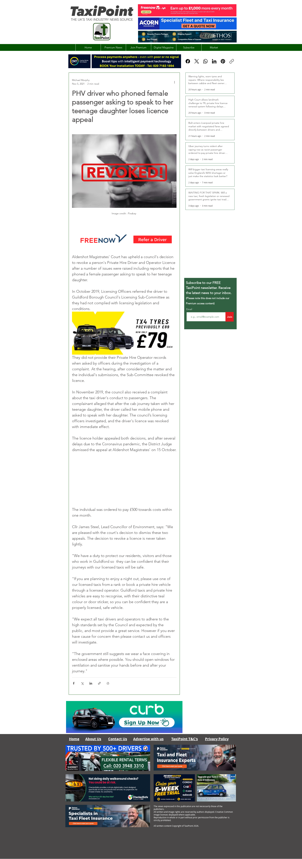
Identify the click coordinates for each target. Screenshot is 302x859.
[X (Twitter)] (196, 61)
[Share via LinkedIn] (90, 683)
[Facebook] (188, 61)
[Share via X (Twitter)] (82, 683)
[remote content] (124, 480)
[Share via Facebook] (73, 683)
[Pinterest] (223, 61)
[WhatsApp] (205, 61)
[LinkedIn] (214, 61)
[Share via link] (99, 683)
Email (189, 309)
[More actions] (174, 82)
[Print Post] (108, 683)
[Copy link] (231, 61)
